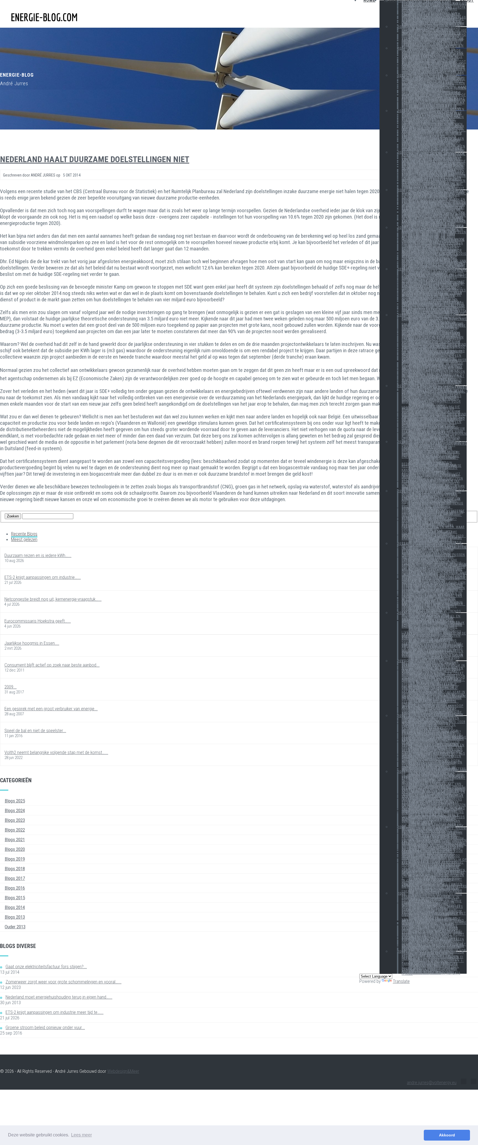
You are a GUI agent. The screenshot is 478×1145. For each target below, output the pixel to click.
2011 (401, 661)
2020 (401, 190)
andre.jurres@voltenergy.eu (431, 1082)
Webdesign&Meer (123, 1071)
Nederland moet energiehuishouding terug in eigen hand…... (59, 997)
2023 (401, 75)
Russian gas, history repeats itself (431, 973)
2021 (401, 152)
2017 (401, 315)
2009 (401, 772)
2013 (401, 544)
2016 (401, 386)
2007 (401, 893)
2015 (401, 442)
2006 (401, 952)
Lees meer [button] (81, 1135)
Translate (401, 981)
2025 (401, 27)
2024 (401, 48)
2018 (401, 269)
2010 (401, 716)
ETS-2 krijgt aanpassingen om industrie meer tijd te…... (54, 1012)
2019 (401, 228)
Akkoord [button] (447, 1135)
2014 (401, 491)
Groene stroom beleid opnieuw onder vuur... (45, 1027)
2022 (401, 111)
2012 (401, 613)
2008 (401, 827)
